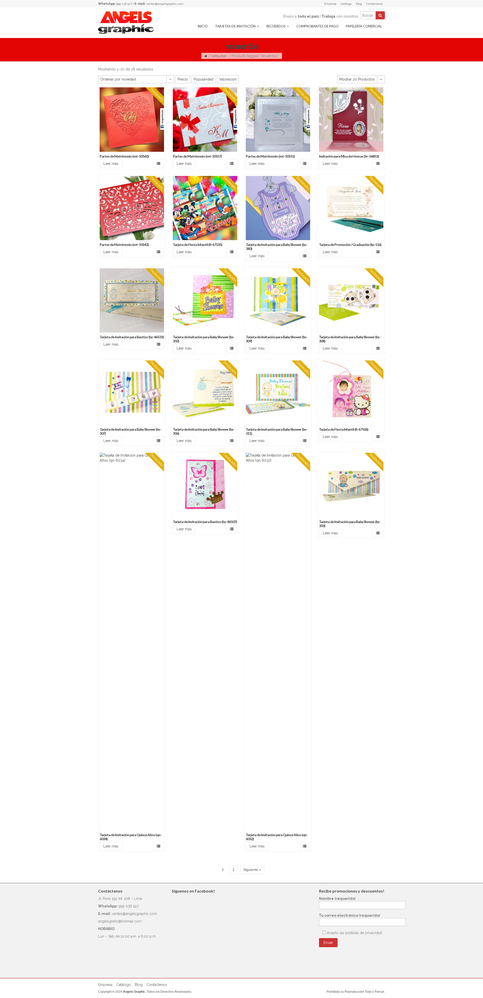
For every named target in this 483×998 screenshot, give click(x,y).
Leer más (110, 164)
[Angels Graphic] (126, 22)
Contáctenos (374, 4)
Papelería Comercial (364, 26)
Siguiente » (252, 870)
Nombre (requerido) (337, 899)
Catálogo (346, 4)
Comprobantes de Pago (317, 26)
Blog (359, 4)
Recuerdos (276, 26)
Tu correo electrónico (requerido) (349, 915)
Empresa (330, 4)
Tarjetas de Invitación (235, 26)
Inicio (202, 26)
